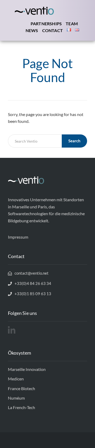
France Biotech (21, 388)
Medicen (16, 378)
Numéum (16, 397)
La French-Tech (21, 407)
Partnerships (46, 23)
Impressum (18, 236)
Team (72, 23)
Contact (52, 30)
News (32, 30)
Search (74, 140)
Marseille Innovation (27, 369)
